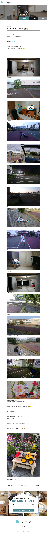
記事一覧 (23, 485)
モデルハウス (17, 529)
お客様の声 (26, 529)
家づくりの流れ (32, 529)
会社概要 (37, 529)
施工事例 (22, 529)
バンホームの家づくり (11, 529)
